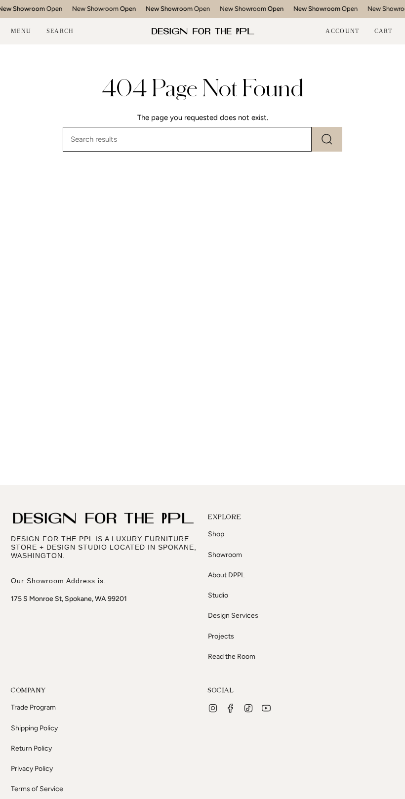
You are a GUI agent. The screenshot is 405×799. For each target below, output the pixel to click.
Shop (216, 534)
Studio (218, 595)
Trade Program (33, 707)
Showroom (225, 555)
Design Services (233, 615)
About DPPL (226, 575)
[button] (60, 31)
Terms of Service (37, 789)
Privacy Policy (32, 768)
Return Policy (31, 748)
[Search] (327, 139)
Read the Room (231, 656)
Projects (221, 636)
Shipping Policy (34, 728)
